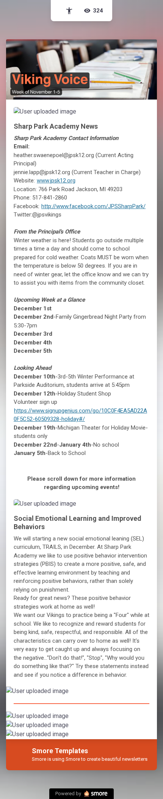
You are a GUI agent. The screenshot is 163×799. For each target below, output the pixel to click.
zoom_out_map (141, 115)
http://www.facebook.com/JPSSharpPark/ (93, 206)
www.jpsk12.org (56, 180)
